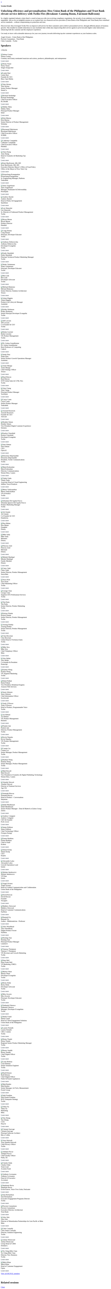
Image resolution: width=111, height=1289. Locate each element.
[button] (10, 1273)
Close (3, 1287)
